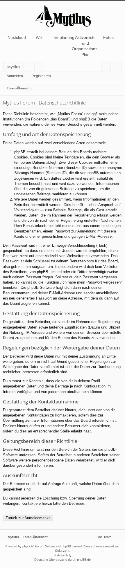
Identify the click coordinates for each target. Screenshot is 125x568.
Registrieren (41, 76)
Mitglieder (41, 67)
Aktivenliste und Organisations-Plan (85, 46)
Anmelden (15, 76)
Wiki (39, 37)
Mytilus (13, 66)
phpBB (27, 546)
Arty (69, 555)
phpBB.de (84, 559)
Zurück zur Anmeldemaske (28, 518)
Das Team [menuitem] (104, 537)
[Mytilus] (62, 15)
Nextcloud (17, 37)
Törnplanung (63, 37)
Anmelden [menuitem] (107, 67)
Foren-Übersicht (35, 537)
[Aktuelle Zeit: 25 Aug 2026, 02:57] (119, 88)
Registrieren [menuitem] (118, 67)
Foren (31, 67)
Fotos (108, 37)
